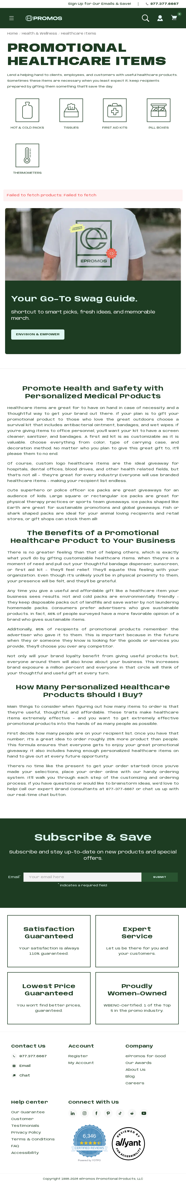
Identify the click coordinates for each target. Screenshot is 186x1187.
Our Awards (138, 1063)
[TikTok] (120, 1113)
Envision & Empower (38, 334)
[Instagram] (84, 1113)
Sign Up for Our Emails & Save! (99, 4)
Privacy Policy (26, 1132)
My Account (81, 1063)
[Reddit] (132, 1113)
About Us (135, 1069)
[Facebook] (96, 1113)
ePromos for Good (145, 1056)
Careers (134, 1083)
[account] (160, 18)
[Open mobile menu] (11, 18)
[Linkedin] (72, 1113)
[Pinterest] (108, 1113)
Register (78, 1056)
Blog (130, 1076)
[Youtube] (144, 1113)
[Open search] (145, 18)
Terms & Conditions (33, 1139)
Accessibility (25, 1153)
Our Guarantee (28, 1112)
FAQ (15, 1146)
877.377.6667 (164, 4)
